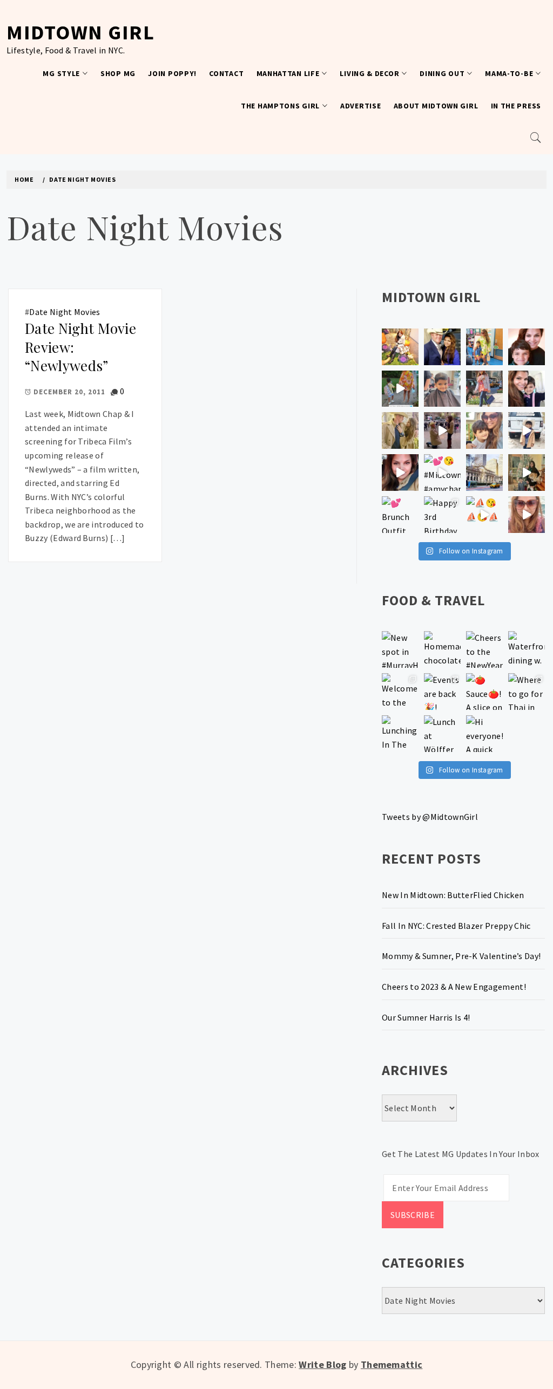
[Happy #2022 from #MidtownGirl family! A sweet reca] (526, 472)
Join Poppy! (172, 73)
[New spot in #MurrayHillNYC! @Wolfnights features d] (400, 649)
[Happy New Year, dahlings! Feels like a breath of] (400, 430)
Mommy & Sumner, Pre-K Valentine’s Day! (461, 955)
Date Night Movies (64, 311)
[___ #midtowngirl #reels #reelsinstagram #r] (484, 514)
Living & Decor (369, 73)
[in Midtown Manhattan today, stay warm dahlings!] (484, 472)
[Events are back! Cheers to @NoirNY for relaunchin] (442, 691)
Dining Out (442, 73)
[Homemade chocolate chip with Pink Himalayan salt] (442, 649)
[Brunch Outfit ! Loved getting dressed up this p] (400, 514)
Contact (226, 73)
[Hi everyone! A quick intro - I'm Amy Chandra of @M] (484, 733)
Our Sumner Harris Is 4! (426, 1017)
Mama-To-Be (509, 73)
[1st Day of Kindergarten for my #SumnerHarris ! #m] (400, 389)
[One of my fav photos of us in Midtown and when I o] (442, 347)
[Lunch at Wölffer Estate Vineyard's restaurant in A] (442, 733)
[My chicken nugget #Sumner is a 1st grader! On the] (484, 347)
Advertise (360, 106)
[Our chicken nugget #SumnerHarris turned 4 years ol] (526, 430)
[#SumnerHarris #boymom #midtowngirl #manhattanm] (484, 430)
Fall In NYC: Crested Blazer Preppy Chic (456, 925)
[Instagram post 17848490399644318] (526, 514)
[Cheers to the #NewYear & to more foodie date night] (484, 649)
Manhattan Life (288, 73)
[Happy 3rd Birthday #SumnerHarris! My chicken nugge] (442, 514)
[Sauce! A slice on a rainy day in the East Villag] (484, 691)
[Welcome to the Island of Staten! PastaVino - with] (400, 691)
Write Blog (322, 1364)
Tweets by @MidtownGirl (430, 816)
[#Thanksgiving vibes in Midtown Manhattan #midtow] (400, 347)
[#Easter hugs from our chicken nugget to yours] (526, 389)
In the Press (516, 106)
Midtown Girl (80, 32)
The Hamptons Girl (280, 106)
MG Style (61, 73)
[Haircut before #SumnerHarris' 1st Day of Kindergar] (442, 389)
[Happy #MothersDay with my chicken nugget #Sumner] (526, 347)
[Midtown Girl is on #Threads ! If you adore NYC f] (484, 389)
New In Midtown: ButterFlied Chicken (453, 894)
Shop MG (118, 73)
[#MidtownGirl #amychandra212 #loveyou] (442, 472)
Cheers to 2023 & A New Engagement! (454, 986)
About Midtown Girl (436, 106)
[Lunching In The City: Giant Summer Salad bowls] (400, 733)
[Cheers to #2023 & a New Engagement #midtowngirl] (442, 430)
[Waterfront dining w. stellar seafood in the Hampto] (526, 649)
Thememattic (392, 1364)
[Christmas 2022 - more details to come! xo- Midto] (400, 472)
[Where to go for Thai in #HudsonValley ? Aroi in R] (526, 691)
